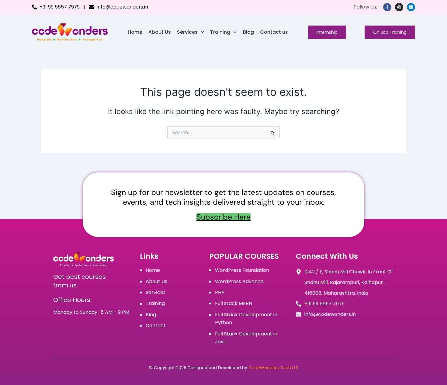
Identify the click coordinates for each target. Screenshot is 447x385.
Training (220, 32)
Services (187, 32)
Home (135, 32)
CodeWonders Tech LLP (273, 368)
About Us (159, 32)
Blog (248, 32)
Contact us (274, 32)
